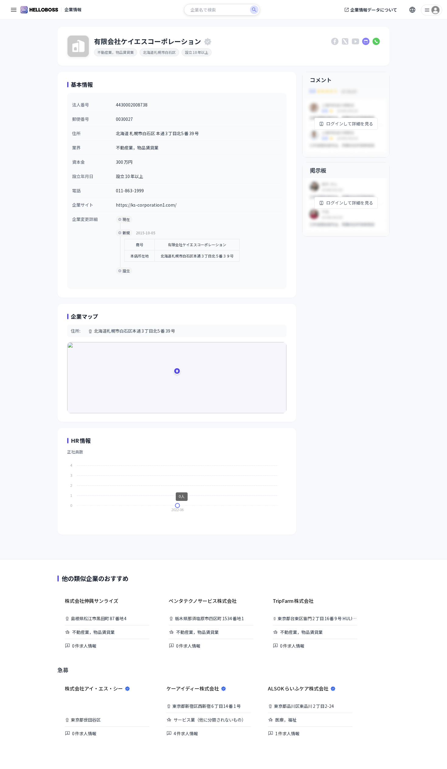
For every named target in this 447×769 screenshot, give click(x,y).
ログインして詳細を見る (349, 124)
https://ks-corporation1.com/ (146, 205)
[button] (177, 372)
